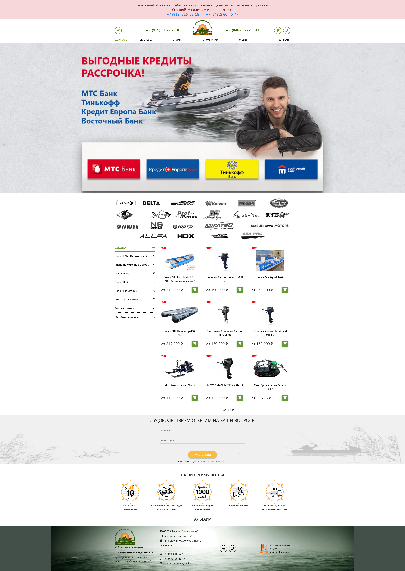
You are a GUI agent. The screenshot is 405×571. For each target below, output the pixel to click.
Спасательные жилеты (135, 299)
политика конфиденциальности (212, 461)
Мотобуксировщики (135, 316)
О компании (210, 39)
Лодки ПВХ (135, 282)
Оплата (177, 39)
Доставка (146, 39)
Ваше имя (166, 430)
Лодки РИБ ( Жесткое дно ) (135, 256)
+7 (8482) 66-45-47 (222, 14)
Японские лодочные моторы (135, 264)
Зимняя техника (135, 308)
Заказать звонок (202, 454)
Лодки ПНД (135, 273)
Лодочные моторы (135, 290)
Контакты (284, 39)
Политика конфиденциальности (134, 552)
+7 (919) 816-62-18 (182, 14)
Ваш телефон (168, 440)
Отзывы (243, 39)
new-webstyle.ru (279, 551)
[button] (30, 118)
